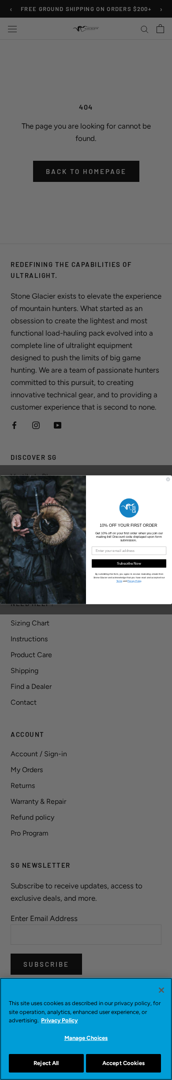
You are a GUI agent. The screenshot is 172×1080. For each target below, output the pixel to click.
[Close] (161, 990)
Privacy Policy (59, 1020)
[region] (86, 1029)
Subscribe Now (129, 564)
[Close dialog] (168, 479)
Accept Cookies (123, 1063)
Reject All (46, 1063)
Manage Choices (86, 1038)
